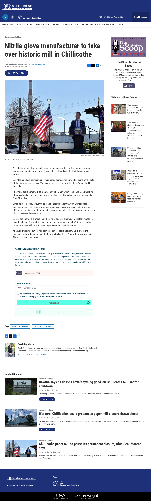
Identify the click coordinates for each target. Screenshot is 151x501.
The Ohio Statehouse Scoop (65, 25)
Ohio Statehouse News (43, 326)
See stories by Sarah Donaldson (33, 354)
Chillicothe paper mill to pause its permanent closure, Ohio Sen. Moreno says (90, 446)
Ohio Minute (108, 25)
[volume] (12, 17)
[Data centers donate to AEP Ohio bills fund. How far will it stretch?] (118, 109)
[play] (5, 17)
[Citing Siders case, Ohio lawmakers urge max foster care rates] (118, 197)
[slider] (16, 17)
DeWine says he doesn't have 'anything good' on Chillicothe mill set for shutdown (89, 384)
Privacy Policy (58, 483)
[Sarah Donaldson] (10, 350)
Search (120, 25)
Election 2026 (42, 25)
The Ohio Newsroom (90, 25)
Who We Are (7, 25)
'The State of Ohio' (25, 25)
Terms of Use (58, 481)
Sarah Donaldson (38, 64)
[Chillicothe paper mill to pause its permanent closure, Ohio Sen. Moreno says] (21, 448)
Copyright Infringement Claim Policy (66, 485)
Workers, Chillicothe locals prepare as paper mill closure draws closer (88, 414)
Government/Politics (13, 37)
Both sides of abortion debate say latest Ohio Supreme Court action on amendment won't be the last (135, 130)
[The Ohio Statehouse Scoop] (128, 47)
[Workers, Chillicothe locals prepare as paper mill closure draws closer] (21, 418)
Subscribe (129, 85)
